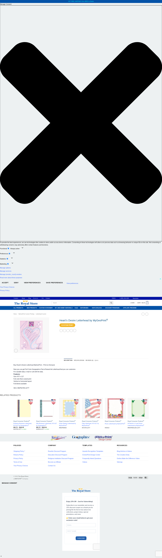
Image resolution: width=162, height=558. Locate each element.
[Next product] (143, 314)
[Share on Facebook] (61, 330)
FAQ (43, 298)
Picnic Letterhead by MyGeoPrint (115, 423)
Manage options (5, 268)
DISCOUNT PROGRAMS (112, 308)
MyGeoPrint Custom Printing (26, 314)
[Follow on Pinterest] (145, 298)
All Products (18, 308)
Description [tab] (68, 360)
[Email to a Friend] (67, 330)
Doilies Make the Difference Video (128, 458)
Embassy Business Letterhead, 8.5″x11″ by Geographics (22, 424)
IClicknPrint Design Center (91, 455)
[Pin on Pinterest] (71, 330)
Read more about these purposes (11, 277)
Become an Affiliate (54, 462)
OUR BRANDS (84, 308)
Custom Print (67, 325)
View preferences (32, 282)
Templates (16, 298)
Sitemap (119, 462)
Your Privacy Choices (7, 287)
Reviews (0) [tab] (89, 360)
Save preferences (54, 282)
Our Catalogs (97, 308)
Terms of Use (18, 462)
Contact (48, 298)
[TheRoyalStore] (30, 303)
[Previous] (13, 416)
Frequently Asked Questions (91, 458)
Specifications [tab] (79, 360)
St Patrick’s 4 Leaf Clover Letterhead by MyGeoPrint (136, 424)
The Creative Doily (123, 455)
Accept (5, 282)
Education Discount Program (57, 455)
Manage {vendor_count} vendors (11, 274)
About (23, 298)
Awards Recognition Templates (92, 451)
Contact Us (51, 465)
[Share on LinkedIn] (74, 330)
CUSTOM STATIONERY (46, 308)
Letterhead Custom (41, 314)
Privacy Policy (4, 290)
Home (15, 314)
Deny (16, 282)
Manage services (5, 271)
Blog (29, 298)
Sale (76, 308)
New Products (32, 308)
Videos (84, 462)
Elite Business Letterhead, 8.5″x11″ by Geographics (46, 424)
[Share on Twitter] (64, 330)
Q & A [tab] (96, 360)
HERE (86, 1)
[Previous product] (146, 314)
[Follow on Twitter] (144, 298)
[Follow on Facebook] (140, 298)
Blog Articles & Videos (124, 451)
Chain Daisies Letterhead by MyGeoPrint (67, 424)
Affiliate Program (129, 308)
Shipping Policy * (19, 451)
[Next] (148, 416)
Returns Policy (18, 455)
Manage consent (9, 483)
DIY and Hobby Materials (64, 308)
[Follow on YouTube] (147, 298)
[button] (81, 123)
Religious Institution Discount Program (61, 458)
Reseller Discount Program (57, 451)
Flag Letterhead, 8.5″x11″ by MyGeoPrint (90, 424)
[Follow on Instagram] (142, 298)
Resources (35, 298)
